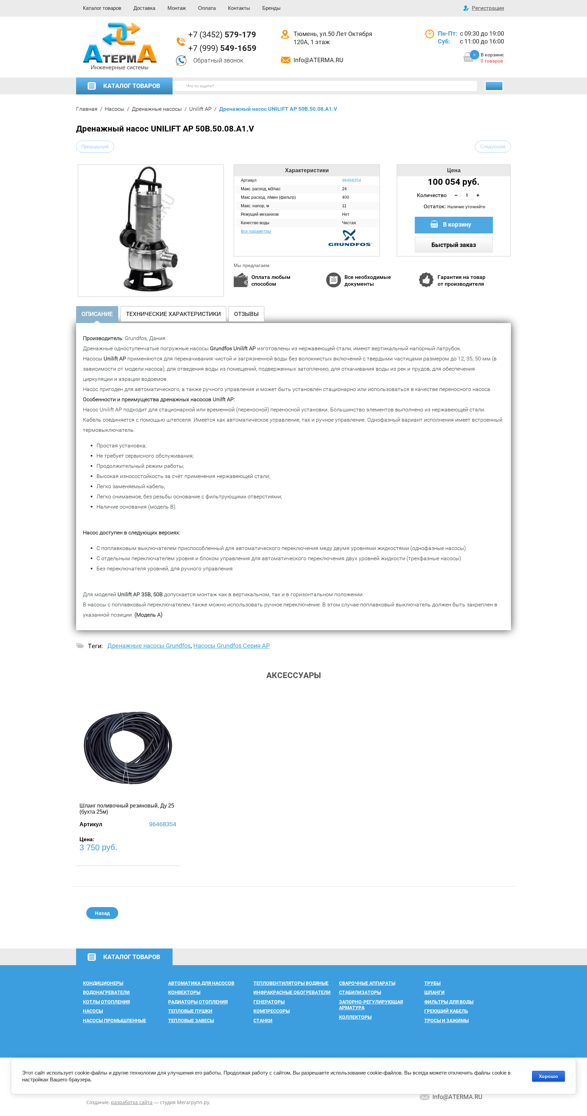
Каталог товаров (102, 8)
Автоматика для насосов (201, 983)
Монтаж (176, 8)
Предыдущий (95, 146)
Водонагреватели (106, 992)
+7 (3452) (222, 34)
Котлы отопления (106, 1002)
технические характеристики (173, 314)
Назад (102, 913)
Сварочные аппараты (367, 983)
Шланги (434, 992)
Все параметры (256, 231)
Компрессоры (271, 1011)
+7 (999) (222, 48)
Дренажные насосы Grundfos (149, 645)
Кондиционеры (103, 983)
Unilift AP (200, 109)
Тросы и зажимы (446, 1020)
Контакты (239, 8)
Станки (262, 1020)
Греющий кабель (446, 1011)
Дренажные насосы (157, 109)
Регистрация (488, 8)
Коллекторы (355, 1017)
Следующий (492, 146)
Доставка (144, 8)
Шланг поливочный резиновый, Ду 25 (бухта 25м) (126, 809)
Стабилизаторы (360, 992)
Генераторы (269, 1002)
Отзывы (246, 314)
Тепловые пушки (190, 1011)
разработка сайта (132, 1102)
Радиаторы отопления (198, 1002)
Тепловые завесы (191, 1020)
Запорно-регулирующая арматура (371, 1005)
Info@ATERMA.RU (318, 60)
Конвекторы (184, 992)
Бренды (271, 8)
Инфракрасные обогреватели (292, 992)
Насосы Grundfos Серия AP (231, 645)
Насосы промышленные (114, 1020)
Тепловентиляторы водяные (290, 983)
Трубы (432, 983)
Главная (86, 109)
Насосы (114, 109)
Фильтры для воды (449, 1002)
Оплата (207, 8)
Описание (97, 314)
